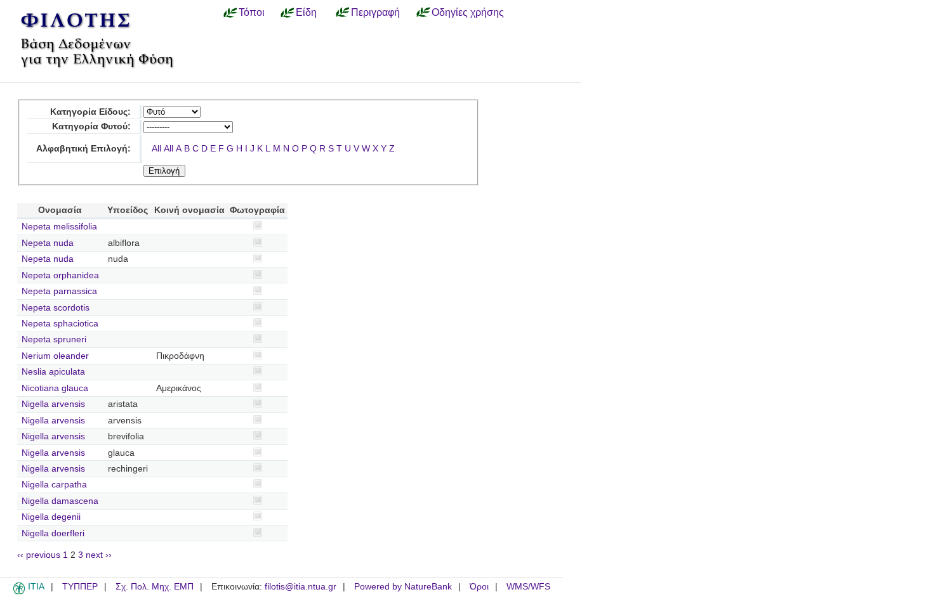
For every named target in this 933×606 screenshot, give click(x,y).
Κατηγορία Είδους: (90, 112)
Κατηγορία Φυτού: (91, 126)
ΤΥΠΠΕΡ (80, 586)
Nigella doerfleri (53, 533)
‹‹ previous (38, 555)
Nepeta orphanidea (60, 275)
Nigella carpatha (54, 484)
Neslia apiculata (53, 372)
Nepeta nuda (48, 243)
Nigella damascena (60, 501)
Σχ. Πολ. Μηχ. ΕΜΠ (155, 586)
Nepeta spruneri (54, 339)
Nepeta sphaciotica (60, 323)
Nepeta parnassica (59, 291)
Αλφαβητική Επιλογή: (83, 148)
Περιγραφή (375, 12)
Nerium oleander (55, 356)
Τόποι (252, 12)
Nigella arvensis (53, 404)
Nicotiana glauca (55, 388)
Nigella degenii (51, 517)
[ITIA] (19, 592)
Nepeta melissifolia (59, 226)
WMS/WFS (528, 586)
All (156, 148)
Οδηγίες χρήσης (468, 12)
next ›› (99, 555)
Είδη (306, 12)
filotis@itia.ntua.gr (300, 586)
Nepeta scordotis (55, 308)
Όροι (479, 586)
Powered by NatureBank (403, 586)
